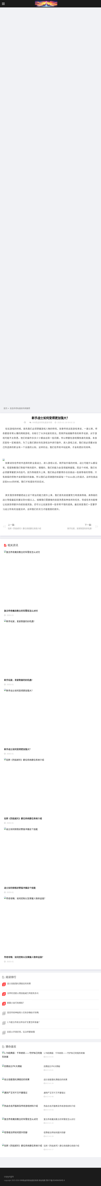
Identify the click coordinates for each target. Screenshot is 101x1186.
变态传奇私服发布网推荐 (20, 408)
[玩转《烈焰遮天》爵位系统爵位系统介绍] (24, 760)
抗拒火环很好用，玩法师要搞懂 (21, 1032)
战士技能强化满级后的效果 (19, 983)
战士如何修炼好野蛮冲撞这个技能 (20, 887)
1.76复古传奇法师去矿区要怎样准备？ (23, 1022)
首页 (5, 408)
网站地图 (42, 1180)
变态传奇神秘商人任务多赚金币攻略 (23, 1012)
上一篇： (24, 527)
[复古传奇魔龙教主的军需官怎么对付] (22, 552)
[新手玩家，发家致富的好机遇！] (20, 621)
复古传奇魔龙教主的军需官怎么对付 (21, 610)
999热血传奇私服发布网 (29, 1180)
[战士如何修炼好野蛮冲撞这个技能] (21, 829)
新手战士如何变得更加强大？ (17, 749)
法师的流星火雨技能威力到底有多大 (23, 993)
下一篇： (80, 527)
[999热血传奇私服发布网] (46, 3)
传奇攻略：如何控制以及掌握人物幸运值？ (24, 957)
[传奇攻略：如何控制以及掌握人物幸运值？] (25, 898)
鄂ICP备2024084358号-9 (55, 1180)
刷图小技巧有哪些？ (16, 1003)
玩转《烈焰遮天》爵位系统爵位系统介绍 (23, 818)
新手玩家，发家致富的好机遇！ (19, 679)
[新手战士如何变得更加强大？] (19, 691)
